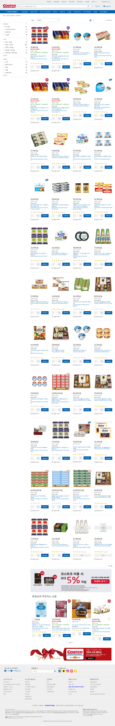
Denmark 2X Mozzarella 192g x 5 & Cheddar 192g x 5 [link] (60, 59)
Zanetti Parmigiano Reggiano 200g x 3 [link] (82, 548)
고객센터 (49, 679)
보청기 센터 (71, 684)
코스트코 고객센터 (11, 668)
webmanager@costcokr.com (60, 712)
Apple (95, 11)
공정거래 (92, 689)
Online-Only (77, 11)
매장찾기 (34, 668)
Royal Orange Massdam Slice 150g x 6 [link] (60, 451)
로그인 (97, 6)
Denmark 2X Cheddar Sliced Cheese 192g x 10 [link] (39, 111)
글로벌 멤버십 (28, 699)
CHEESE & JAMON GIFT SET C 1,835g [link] (103, 400)
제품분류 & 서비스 (7, 689)
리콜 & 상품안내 (50, 686)
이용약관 (40, 705)
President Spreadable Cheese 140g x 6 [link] (39, 402)
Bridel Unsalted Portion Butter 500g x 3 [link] (39, 304)
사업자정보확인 (15, 714)
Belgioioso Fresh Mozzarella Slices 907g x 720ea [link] (60, 402)
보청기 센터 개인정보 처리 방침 (76, 686)
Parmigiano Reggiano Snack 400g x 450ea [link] (39, 499)
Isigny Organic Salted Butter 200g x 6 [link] (39, 159)
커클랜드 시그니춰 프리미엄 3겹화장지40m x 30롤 (41, 625)
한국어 (93, 1)
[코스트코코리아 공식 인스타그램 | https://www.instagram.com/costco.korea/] (67, 671)
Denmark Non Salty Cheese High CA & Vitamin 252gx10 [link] (39, 208)
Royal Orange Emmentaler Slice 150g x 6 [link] (40, 548)
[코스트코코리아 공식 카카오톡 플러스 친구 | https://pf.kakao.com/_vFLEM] (63, 671)
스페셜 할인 (24, 11)
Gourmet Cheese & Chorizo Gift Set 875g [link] (39, 451)
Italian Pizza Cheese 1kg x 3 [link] (37, 353)
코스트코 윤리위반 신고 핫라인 (97, 694)
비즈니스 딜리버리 (45, 11)
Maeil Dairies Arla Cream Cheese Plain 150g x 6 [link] (60, 208)
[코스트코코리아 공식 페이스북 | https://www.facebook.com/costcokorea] (60, 671)
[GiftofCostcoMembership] (71, 659)
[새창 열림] (6, 717)
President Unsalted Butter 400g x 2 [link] (60, 157)
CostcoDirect (87, 11)
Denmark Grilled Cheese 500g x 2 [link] (60, 303)
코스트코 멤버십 (30, 679)
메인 (4, 15)
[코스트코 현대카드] (71, 591)
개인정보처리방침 (50, 705)
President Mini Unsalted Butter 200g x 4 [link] (103, 208)
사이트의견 (49, 689)
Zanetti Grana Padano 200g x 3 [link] (101, 254)
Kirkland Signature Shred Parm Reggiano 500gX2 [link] (80, 208)
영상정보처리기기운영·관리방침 (65, 705)
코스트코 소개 (7, 679)
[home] (9, 6)
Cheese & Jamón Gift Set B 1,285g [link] (102, 497)
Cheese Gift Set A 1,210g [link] (58, 351)
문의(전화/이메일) (51, 684)
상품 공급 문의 (93, 682)
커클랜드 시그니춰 (7, 686)
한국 (108, 1)
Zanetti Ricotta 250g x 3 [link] (79, 351)
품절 (82, 555)
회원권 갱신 (28, 684)
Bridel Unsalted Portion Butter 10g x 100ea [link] (103, 56)
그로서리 (62, 11)
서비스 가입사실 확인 (88, 715)
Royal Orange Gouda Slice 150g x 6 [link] (39, 256)
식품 (7, 15)
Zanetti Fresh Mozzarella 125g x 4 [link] (102, 159)
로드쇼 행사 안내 (72, 691)
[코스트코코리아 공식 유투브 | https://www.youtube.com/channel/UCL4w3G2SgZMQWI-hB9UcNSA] (71, 671)
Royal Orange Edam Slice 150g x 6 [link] (39, 59)
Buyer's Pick (34, 11)
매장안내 (70, 682)
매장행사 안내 (71, 689)
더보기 (5, 55)
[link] (40, 43)
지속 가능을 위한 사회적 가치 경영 (11, 684)
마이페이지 (28, 691)
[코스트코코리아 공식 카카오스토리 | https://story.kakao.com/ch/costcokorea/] (75, 671)
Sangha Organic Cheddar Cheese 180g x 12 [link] (81, 305)
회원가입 (27, 682)
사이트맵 (34, 705)
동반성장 (92, 691)
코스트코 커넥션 (7, 691)
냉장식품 (12, 15)
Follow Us (62, 668)
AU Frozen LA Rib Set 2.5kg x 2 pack (61, 630)
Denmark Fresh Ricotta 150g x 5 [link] (59, 254)
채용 (4, 694)
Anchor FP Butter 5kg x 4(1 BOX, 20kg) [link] (81, 450)
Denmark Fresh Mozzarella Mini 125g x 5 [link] (82, 159)
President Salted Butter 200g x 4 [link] (81, 106)
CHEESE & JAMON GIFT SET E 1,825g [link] (82, 400)
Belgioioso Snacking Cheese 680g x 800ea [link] (60, 499)
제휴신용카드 (28, 696)
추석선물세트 (103, 11)
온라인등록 (28, 689)
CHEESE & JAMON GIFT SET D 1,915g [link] (103, 303)
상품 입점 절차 (93, 686)
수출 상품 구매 (50, 691)
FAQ (48, 682)
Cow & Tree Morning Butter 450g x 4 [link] (60, 546)
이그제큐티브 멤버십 (30, 686)
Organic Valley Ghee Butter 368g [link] (102, 546)
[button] (89, 6)
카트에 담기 (44, 67)
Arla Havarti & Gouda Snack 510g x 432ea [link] (81, 499)
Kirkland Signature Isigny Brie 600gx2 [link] (80, 256)
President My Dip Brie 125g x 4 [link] (101, 351)
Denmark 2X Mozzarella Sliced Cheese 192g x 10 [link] (59, 111)
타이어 (55, 11)
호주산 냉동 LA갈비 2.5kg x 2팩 (61, 628)
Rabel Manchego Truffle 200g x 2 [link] (102, 449)
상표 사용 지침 (79, 705)
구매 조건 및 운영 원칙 (95, 684)
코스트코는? (6, 682)
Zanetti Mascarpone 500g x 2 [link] (80, 54)
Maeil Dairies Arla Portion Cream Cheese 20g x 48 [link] (102, 108)
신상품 (69, 11)
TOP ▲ (110, 566)
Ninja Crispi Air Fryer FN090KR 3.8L (80, 628)
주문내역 (27, 694)
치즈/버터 (18, 15)
